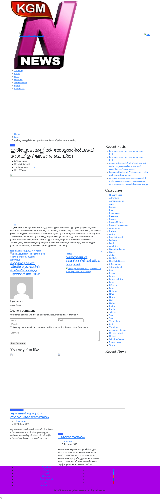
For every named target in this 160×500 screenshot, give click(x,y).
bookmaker (114, 213)
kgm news (21, 421)
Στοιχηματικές (115, 342)
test (111, 324)
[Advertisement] (80, 111)
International (20, 83)
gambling (113, 246)
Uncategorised (116, 333)
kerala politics (116, 279)
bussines (113, 216)
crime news (114, 228)
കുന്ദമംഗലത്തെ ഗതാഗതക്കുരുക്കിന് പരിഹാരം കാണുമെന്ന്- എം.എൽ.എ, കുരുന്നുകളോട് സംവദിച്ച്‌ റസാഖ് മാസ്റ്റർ (128, 181)
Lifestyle (113, 285)
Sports (17, 86)
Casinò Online (116, 222)
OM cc (112, 303)
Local (16, 77)
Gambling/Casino (117, 249)
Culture (112, 231)
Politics (112, 306)
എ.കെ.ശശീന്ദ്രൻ (33, 251)
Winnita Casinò (116, 339)
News (112, 297)
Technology (114, 321)
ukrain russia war (117, 330)
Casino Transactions (118, 225)
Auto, (111, 204)
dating (112, 234)
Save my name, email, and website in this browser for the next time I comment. (50, 327)
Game (112, 252)
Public (112, 309)
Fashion (113, 240)
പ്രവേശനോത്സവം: (71, 437)
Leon (111, 282)
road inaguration (17, 251)
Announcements (116, 201)
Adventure (114, 198)
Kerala (17, 74)
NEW (111, 294)
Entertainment (116, 237)
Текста (112, 345)
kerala (112, 276)
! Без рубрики (115, 195)
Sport (111, 315)
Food (111, 243)
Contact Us (19, 89)
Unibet (112, 336)
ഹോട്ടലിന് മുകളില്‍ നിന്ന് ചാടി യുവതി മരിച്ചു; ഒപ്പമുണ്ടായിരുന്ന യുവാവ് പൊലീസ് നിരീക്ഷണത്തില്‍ (127, 166)
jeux (111, 270)
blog (111, 210)
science (112, 312)
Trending (18, 71)
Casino (112, 219)
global (112, 255)
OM (111, 300)
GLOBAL (113, 258)
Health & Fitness (117, 261)
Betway (112, 207)
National (18, 80)
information (114, 264)
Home (17, 134)
